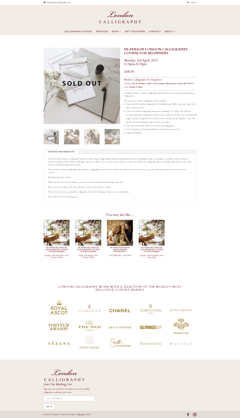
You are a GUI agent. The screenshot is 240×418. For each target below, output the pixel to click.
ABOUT (169, 32)
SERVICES (102, 32)
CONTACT (155, 32)
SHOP (115, 32)
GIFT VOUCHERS (135, 32)
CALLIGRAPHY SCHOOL (78, 32)
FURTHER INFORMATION (61, 151)
